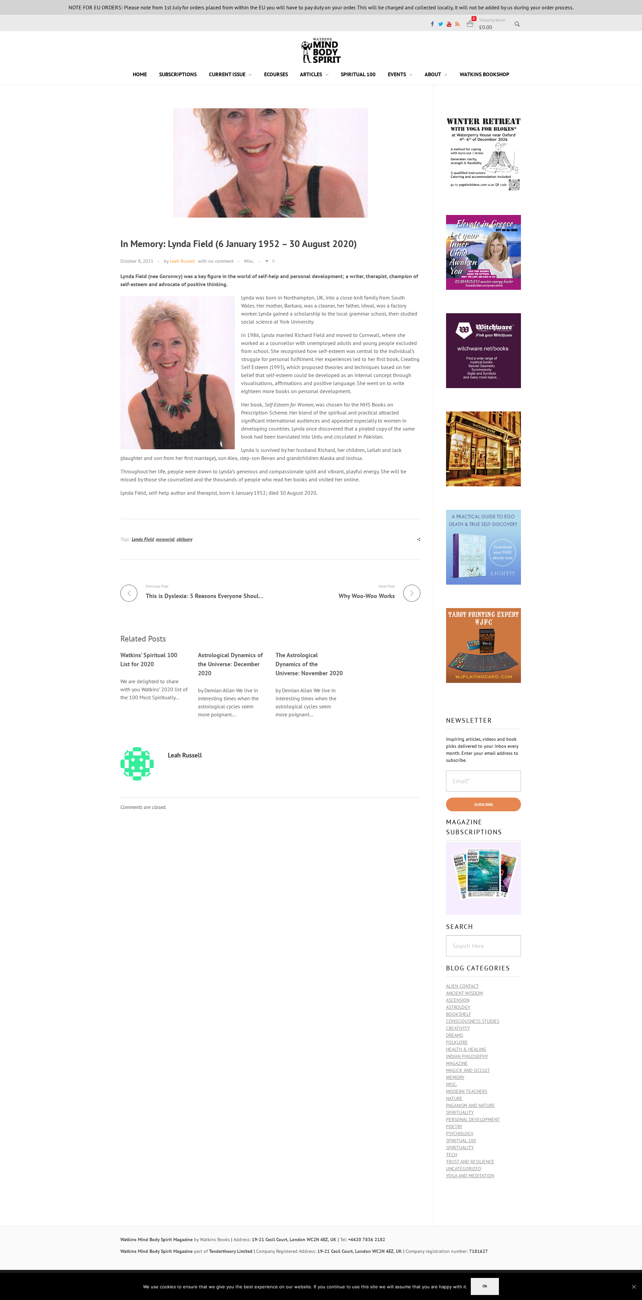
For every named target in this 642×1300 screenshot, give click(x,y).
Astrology (458, 1007)
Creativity (458, 1028)
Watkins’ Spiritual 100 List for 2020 (148, 659)
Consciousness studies (472, 1021)
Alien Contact (462, 986)
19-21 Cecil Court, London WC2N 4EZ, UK (294, 1239)
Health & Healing (466, 1049)
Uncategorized (463, 1169)
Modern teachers (466, 1091)
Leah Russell (182, 261)
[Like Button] (267, 261)
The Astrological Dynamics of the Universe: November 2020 (309, 664)
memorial (165, 539)
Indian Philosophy (467, 1056)
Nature (454, 1098)
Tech (451, 1155)
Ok (485, 1286)
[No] (633, 1286)
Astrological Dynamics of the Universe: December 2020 (230, 664)
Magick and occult (468, 1070)
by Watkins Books (212, 1239)
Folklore (457, 1042)
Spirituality (460, 1148)
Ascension (457, 1000)
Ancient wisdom (464, 993)
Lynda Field (143, 539)
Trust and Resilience (470, 1162)
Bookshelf (458, 1014)
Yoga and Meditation (470, 1176)
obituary (184, 539)
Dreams (454, 1035)
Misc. (249, 261)
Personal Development (473, 1119)
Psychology (459, 1134)
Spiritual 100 (461, 1141)
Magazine (457, 1063)
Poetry (454, 1127)
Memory (455, 1077)
